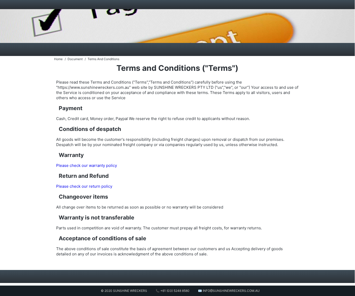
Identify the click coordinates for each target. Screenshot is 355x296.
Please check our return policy (84, 186)
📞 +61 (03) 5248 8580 (172, 291)
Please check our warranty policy (86, 165)
